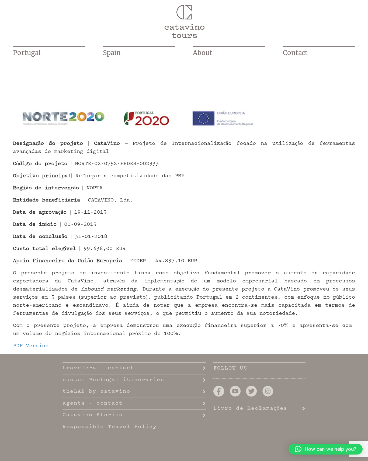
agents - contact (93, 403)
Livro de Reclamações (250, 408)
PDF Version (30, 346)
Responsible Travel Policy (110, 427)
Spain (112, 53)
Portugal (27, 53)
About (202, 53)
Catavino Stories (93, 415)
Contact (295, 53)
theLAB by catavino (96, 391)
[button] (326, 449)
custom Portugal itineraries (113, 380)
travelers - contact (98, 368)
